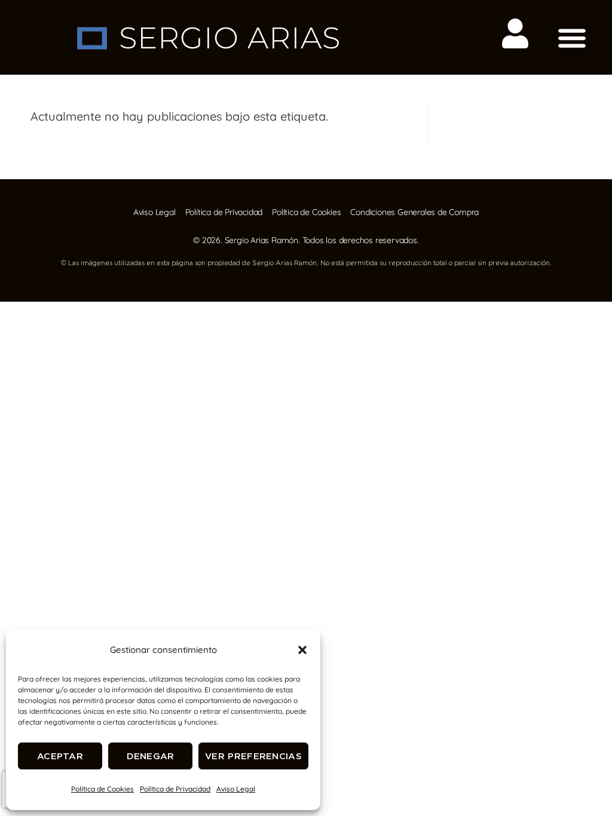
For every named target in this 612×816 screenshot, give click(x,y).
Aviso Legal (235, 788)
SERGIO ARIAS (230, 38)
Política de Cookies (102, 788)
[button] (302, 650)
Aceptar (60, 756)
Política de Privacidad (175, 788)
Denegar (151, 756)
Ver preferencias (253, 756)
